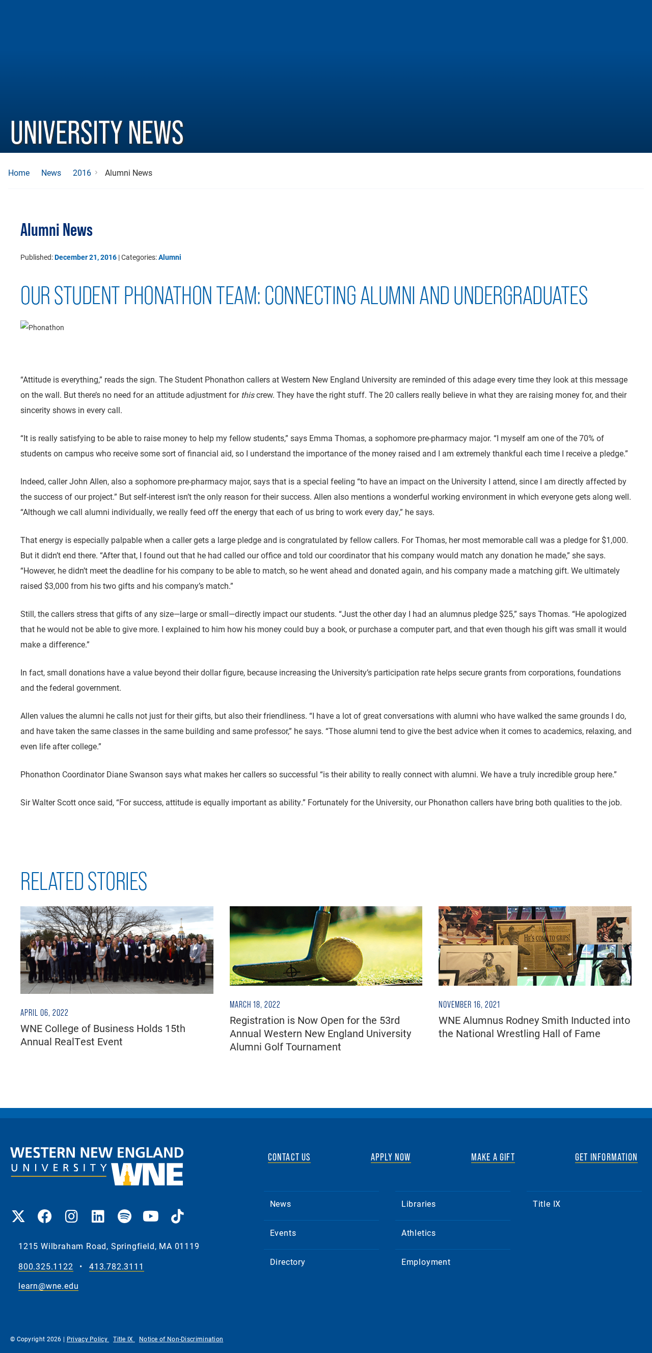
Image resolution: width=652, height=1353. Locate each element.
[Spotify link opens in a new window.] (124, 1209)
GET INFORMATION (606, 1156)
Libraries (418, 1203)
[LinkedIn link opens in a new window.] (98, 1209)
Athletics (418, 1232)
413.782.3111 (116, 1266)
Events (283, 1232)
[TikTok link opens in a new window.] (177, 1209)
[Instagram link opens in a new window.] (71, 1209)
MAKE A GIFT (493, 1156)
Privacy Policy (88, 1339)
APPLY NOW (391, 1156)
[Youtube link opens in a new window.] (151, 1209)
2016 (82, 173)
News (51, 173)
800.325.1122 (45, 1266)
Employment (426, 1261)
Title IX (547, 1203)
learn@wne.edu (48, 1286)
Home (19, 173)
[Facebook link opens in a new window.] (45, 1209)
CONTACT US (289, 1156)
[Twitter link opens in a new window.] (18, 1209)
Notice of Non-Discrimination (181, 1339)
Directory (288, 1261)
